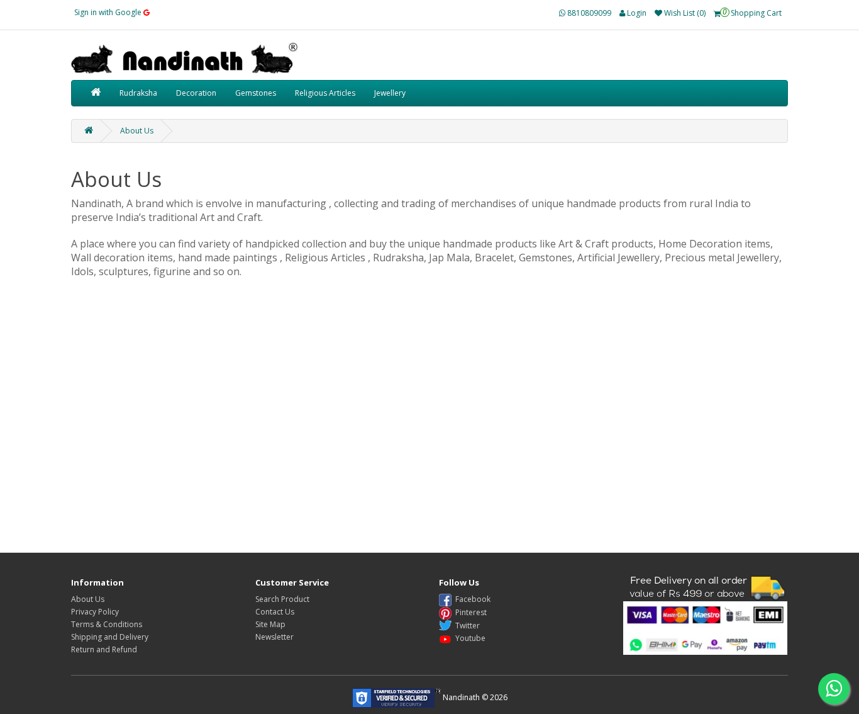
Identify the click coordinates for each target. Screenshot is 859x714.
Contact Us (274, 611)
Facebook (471, 599)
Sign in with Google (108, 12)
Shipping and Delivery (109, 637)
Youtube (468, 638)
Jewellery (390, 93)
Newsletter (274, 637)
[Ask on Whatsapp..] (834, 689)
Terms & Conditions (106, 624)
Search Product (282, 599)
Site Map (270, 624)
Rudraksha (138, 93)
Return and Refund (104, 649)
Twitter (466, 625)
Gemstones (255, 93)
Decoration (196, 93)
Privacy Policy (95, 611)
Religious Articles (325, 93)
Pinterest (469, 612)
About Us (136, 130)
